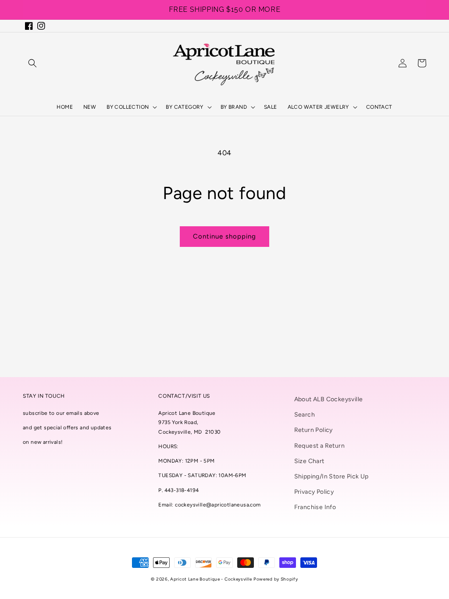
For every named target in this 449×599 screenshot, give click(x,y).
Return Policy (313, 430)
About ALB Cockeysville (328, 399)
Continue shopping (224, 236)
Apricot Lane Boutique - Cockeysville (211, 579)
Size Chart (309, 461)
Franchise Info (315, 507)
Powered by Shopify (275, 579)
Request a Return (319, 445)
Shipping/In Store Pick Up (331, 476)
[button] (32, 63)
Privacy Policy (314, 492)
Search (304, 414)
